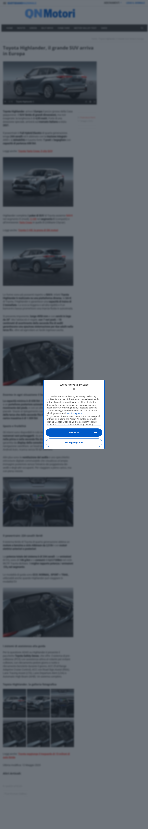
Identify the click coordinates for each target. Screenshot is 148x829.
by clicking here (74, 413)
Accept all (74, 432)
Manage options (74, 442)
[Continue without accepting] (74, 389)
